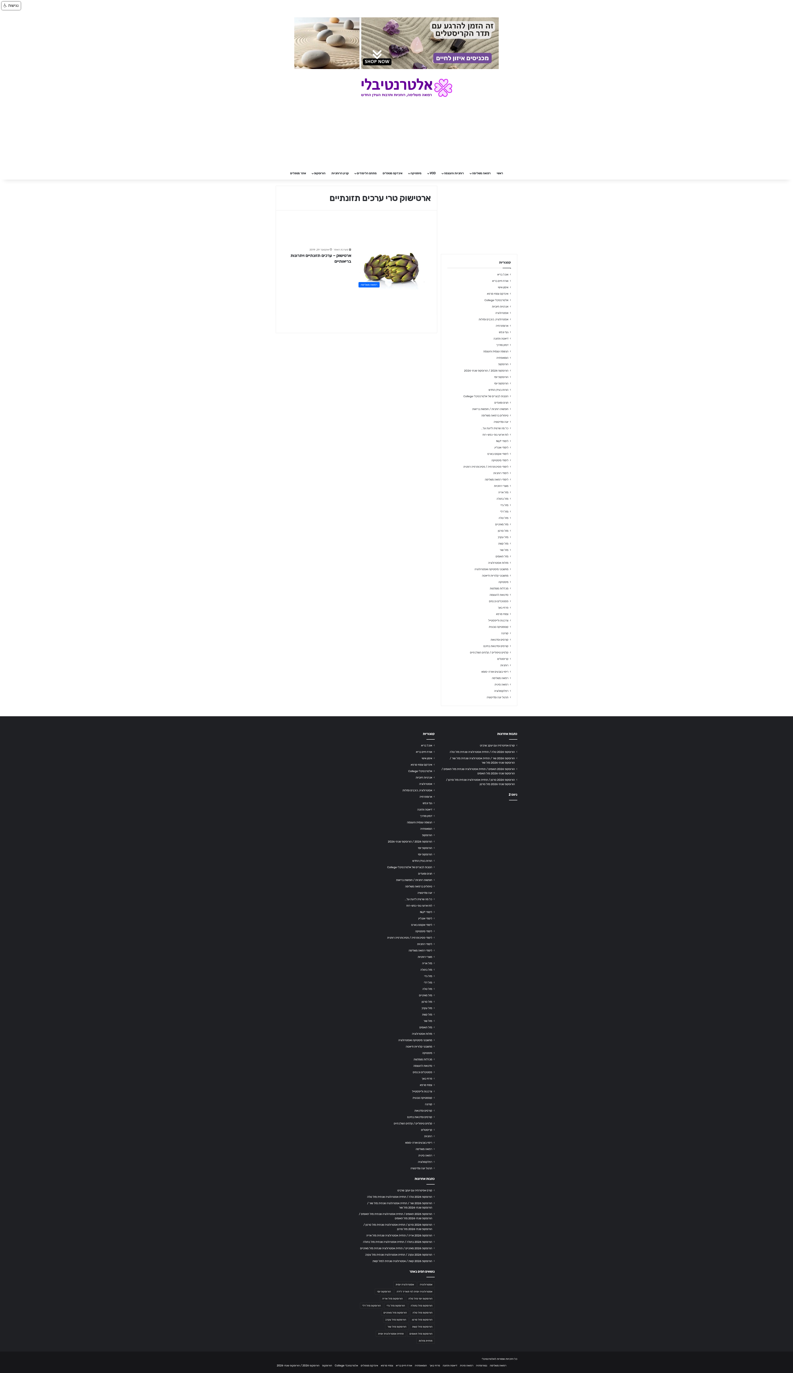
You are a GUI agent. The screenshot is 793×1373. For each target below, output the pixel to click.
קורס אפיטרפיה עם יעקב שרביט (497, 745)
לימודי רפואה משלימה (496, 479)
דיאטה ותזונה (501, 338)
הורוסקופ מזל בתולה (421, 1305)
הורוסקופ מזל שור (396, 1326)
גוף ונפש (503, 332)
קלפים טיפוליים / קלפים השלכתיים (489, 652)
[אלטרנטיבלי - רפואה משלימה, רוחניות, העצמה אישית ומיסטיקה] (396, 87)
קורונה (504, 633)
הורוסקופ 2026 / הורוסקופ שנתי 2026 (486, 370)
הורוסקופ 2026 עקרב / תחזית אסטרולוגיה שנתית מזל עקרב (398, 1254)
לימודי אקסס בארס (497, 453)
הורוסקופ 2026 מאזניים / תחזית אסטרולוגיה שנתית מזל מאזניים (396, 1248)
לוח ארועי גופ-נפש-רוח (495, 434)
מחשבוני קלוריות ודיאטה (495, 575)
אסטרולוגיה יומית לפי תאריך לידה (414, 1291)
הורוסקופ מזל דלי (371, 1305)
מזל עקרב (503, 537)
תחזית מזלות (425, 1340)
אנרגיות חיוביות (500, 306)
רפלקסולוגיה (501, 690)
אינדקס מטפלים (392, 173)
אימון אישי (503, 287)
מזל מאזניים (501, 524)
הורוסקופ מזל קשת (422, 1326)
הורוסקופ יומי (501, 377)
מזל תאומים (502, 556)
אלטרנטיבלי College (496, 300)
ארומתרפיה (502, 325)
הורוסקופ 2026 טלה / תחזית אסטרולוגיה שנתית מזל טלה (482, 751)
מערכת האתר (341, 249)
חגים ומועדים (501, 402)
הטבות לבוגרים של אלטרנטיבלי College (485, 396)
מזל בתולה (502, 498)
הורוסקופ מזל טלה (422, 1312)
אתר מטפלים (298, 173)
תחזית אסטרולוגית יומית (391, 1333)
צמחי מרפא (502, 614)
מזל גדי (504, 505)
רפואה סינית (501, 684)
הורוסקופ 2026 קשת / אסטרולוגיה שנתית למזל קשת (402, 1261)
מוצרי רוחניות (501, 485)
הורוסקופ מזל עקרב (395, 1319)
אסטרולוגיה (501, 313)
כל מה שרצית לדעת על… (494, 428)
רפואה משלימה (481, 173)
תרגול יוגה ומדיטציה (497, 697)
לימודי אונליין (501, 447)
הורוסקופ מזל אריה (392, 1298)
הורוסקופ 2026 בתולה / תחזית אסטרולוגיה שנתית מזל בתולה (397, 1241)
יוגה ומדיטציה (501, 421)
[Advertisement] (479, 836)
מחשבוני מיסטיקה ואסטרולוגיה (491, 569)
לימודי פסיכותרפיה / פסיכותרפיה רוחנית (485, 466)
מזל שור (504, 550)
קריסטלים (502, 658)
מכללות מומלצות (499, 588)
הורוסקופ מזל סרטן (422, 1319)
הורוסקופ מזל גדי (396, 1305)
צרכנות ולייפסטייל (498, 620)
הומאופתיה (502, 357)
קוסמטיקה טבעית (498, 626)
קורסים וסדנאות (499, 639)
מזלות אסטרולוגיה (498, 562)
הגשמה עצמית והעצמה (495, 351)
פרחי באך (503, 607)
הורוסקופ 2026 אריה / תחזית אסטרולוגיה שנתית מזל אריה (399, 1235)
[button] (11, 6)
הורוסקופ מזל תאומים (421, 1333)
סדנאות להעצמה (499, 594)
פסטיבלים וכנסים (498, 601)
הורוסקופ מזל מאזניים (395, 1312)
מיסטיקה (416, 173)
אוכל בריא (502, 274)
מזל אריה (503, 492)
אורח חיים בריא (500, 280)
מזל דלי (504, 511)
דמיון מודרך (502, 345)
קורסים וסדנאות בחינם (495, 646)
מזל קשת (503, 543)
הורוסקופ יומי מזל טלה (420, 1298)
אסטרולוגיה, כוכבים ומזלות (493, 319)
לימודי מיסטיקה (499, 460)
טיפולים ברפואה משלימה (494, 415)
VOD (433, 173)
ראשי (500, 173)
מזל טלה (503, 518)
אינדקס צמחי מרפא (497, 293)
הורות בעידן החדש (498, 389)
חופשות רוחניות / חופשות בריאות (490, 409)
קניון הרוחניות (340, 173)
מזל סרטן (503, 530)
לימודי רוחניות (500, 473)
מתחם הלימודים (367, 173)
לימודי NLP (502, 441)
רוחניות (504, 665)
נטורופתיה (481, 1365)
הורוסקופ (319, 173)
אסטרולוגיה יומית (405, 1284)
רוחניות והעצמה (454, 173)
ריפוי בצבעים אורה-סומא (494, 671)
